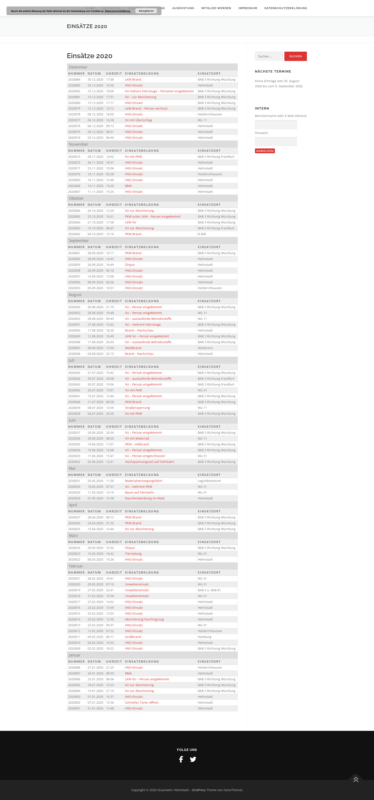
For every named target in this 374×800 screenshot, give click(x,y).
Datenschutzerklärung (285, 8)
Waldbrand (133, 348)
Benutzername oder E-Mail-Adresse (281, 116)
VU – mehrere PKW (138, 486)
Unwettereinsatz (137, 584)
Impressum (248, 8)
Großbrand (133, 637)
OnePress (199, 790)
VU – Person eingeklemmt (143, 307)
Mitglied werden (216, 8)
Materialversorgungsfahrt (143, 481)
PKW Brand (133, 234)
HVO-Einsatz (134, 85)
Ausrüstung (183, 8)
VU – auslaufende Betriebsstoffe (148, 319)
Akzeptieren (146, 11)
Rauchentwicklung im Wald (144, 498)
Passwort (261, 133)
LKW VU (130, 222)
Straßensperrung (137, 408)
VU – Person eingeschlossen (145, 456)
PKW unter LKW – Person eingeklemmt (153, 216)
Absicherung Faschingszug (144, 619)
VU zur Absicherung (139, 211)
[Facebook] (181, 759)
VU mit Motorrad (137, 438)
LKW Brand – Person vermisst (146, 108)
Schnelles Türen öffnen (142, 702)
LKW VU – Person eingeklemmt (147, 336)
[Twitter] (193, 759)
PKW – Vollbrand (137, 444)
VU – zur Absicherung (140, 97)
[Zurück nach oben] (355, 779)
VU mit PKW (133, 157)
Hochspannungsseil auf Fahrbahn (149, 462)
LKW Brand (133, 79)
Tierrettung (133, 553)
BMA (128, 186)
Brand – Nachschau (139, 330)
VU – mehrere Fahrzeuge (143, 324)
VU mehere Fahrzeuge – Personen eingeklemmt (159, 91)
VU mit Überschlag (138, 120)
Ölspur (130, 265)
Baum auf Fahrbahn (139, 492)
